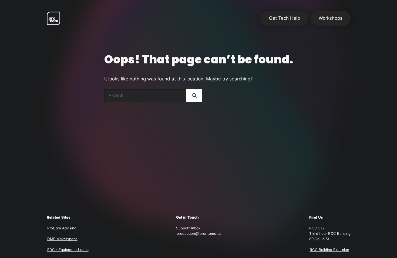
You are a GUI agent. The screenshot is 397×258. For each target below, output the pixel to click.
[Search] (194, 95)
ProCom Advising (61, 228)
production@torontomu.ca (199, 233)
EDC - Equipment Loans (68, 249)
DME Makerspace (62, 239)
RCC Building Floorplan (329, 249)
